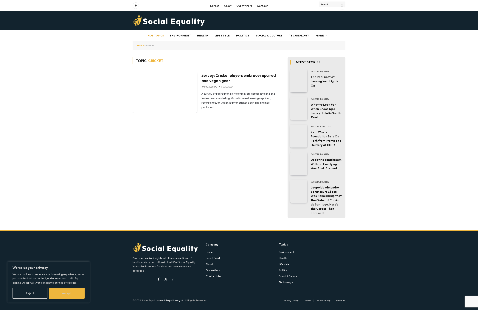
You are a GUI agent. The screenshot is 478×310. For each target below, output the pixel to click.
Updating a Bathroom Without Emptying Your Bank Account (326, 164)
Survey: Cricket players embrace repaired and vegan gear (238, 78)
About (228, 5)
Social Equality (212, 87)
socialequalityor (322, 127)
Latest (214, 5)
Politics (243, 35)
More (320, 35)
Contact (262, 5)
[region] (48, 282)
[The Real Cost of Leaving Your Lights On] (298, 80)
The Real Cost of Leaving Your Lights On (324, 81)
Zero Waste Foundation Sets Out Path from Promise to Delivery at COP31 (326, 138)
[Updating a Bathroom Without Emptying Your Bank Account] (298, 163)
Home (140, 45)
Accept (66, 293)
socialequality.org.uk (171, 300)
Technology (299, 35)
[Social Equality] (169, 20)
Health (202, 35)
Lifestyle (222, 35)
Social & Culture (269, 35)
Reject (30, 293)
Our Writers (244, 5)
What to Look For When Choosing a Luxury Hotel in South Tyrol (326, 111)
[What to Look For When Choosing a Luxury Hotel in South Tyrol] (298, 108)
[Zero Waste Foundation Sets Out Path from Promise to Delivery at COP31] (298, 136)
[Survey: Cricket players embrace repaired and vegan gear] (165, 92)
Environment (180, 35)
